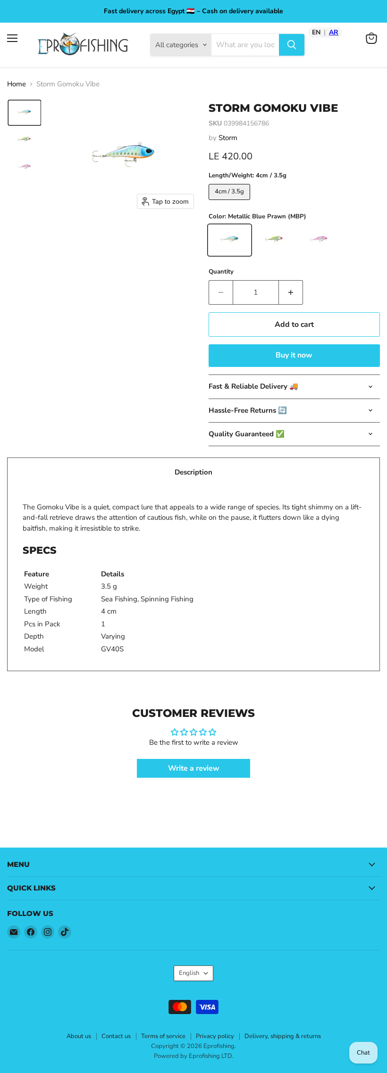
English (189, 973)
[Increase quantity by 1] (291, 292)
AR (333, 32)
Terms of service (163, 1036)
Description (193, 472)
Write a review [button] (193, 768)
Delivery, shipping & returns (282, 1036)
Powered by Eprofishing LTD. (194, 1056)
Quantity (221, 271)
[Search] (291, 45)
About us (79, 1036)
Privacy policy (215, 1036)
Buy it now (294, 355)
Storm (228, 137)
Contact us (116, 1036)
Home (16, 84)
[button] (24, 112)
